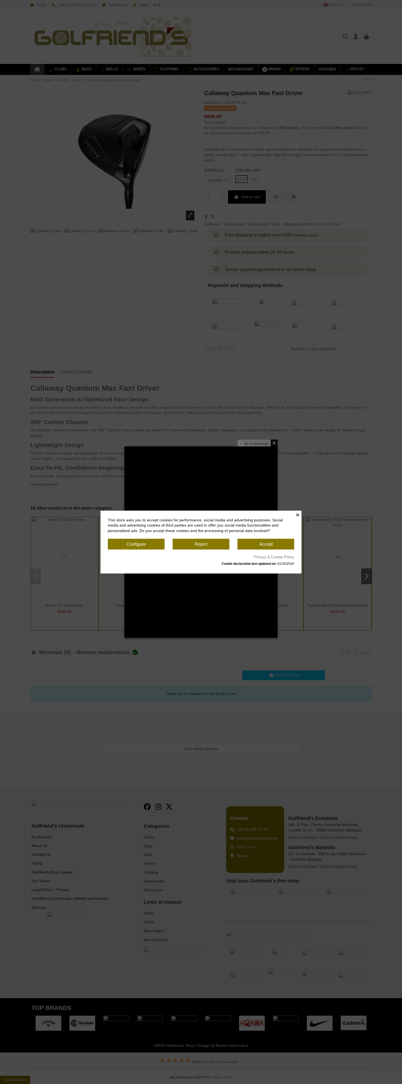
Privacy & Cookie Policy (274, 557)
